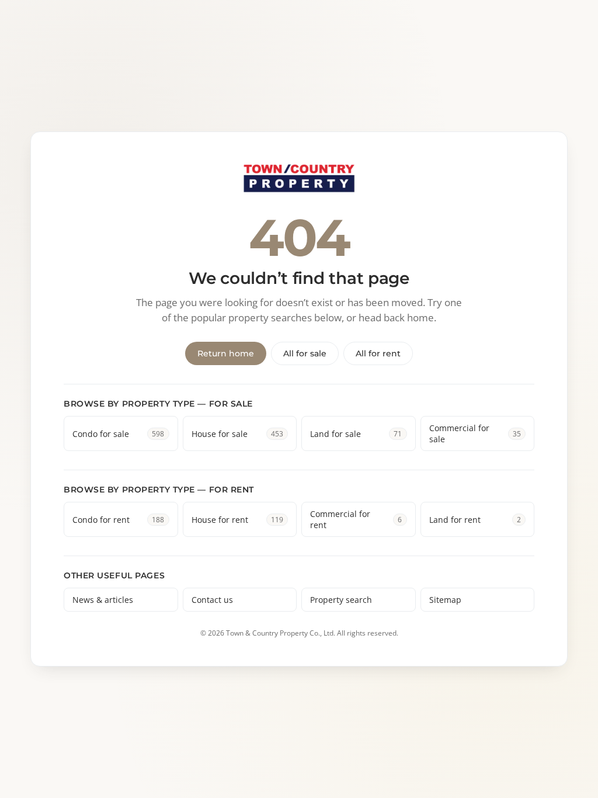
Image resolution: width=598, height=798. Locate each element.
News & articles (102, 599)
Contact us (212, 599)
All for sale (304, 353)
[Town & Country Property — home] (299, 179)
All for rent (378, 353)
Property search (341, 599)
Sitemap (445, 599)
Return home (225, 353)
